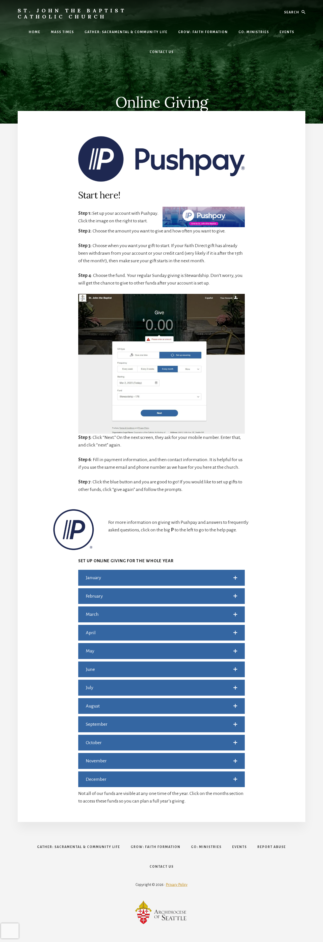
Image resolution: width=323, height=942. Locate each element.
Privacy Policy (176, 885)
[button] (161, 578)
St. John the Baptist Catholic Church (72, 13)
